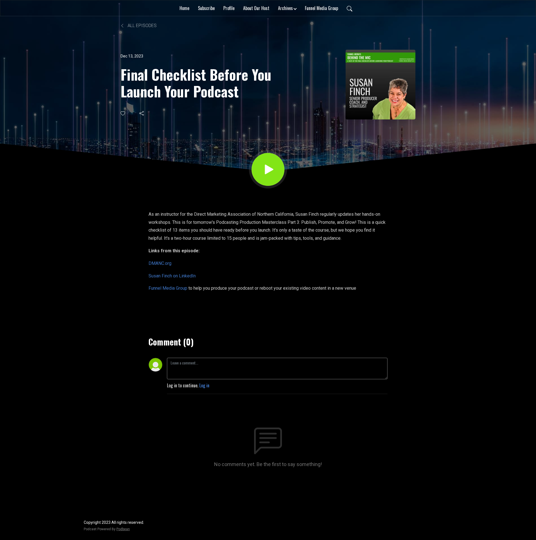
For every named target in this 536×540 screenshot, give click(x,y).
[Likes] (123, 113)
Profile (228, 8)
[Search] (349, 8)
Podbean (123, 529)
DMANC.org (160, 263)
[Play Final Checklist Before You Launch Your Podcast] (268, 169)
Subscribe (206, 8)
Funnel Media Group (321, 8)
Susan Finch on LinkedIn (172, 276)
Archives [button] (285, 8)
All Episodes (141, 25)
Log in (204, 385)
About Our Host (256, 8)
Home (184, 8)
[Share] (142, 113)
